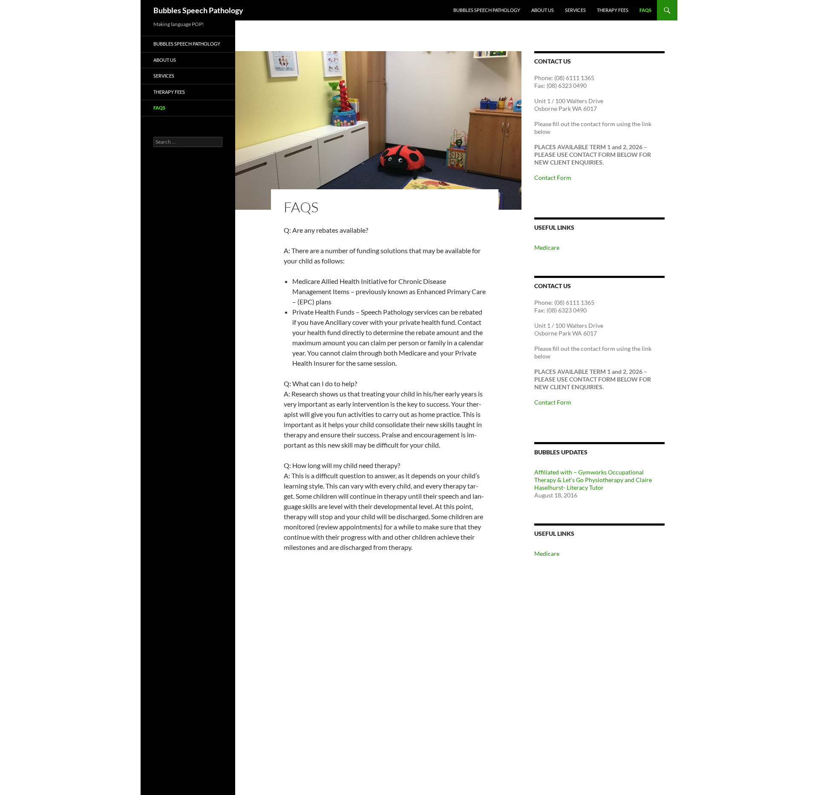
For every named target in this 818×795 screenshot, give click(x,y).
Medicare (546, 247)
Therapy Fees (612, 10)
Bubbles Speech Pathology (198, 10)
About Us (542, 10)
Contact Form (552, 177)
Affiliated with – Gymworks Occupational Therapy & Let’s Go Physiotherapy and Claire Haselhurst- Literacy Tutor (593, 479)
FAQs (645, 10)
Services (575, 10)
